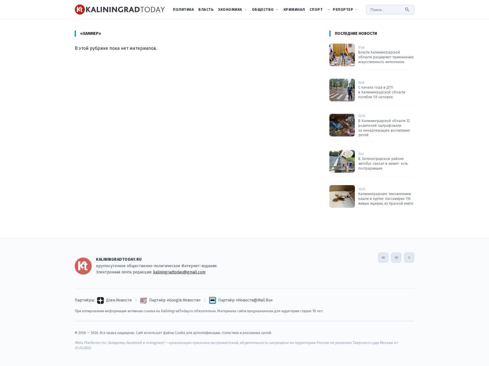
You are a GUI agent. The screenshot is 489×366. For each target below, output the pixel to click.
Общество (263, 9)
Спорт (316, 9)
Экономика (230, 9)
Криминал (294, 9)
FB (396, 258)
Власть (206, 9)
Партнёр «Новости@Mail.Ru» (245, 300)
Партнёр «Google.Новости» (175, 300)
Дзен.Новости (119, 300)
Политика (183, 9)
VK (383, 258)
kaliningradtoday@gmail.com (179, 272)
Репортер (343, 9)
